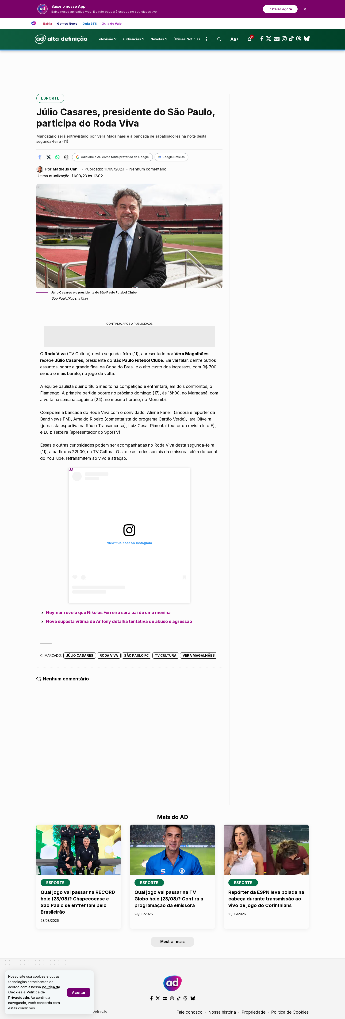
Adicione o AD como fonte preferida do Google (115, 157)
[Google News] (276, 39)
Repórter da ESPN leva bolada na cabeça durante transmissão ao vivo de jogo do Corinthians (266, 898)
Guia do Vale (112, 23)
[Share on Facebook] (39, 157)
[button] (78, 992)
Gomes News (67, 23)
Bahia (47, 23)
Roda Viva (109, 655)
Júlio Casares (79, 655)
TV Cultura (165, 655)
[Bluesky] (307, 39)
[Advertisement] (172, 66)
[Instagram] (284, 39)
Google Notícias (173, 157)
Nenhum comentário (147, 169)
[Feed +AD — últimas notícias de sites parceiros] (35, 23)
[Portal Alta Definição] (172, 983)
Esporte (50, 98)
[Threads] (299, 39)
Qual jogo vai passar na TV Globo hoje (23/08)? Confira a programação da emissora (168, 898)
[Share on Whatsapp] (57, 157)
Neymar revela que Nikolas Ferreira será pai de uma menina (108, 612)
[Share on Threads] (66, 157)
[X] (268, 39)
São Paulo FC (136, 655)
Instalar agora (280, 9)
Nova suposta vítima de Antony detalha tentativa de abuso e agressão (119, 621)
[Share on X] (48, 157)
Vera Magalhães (199, 655)
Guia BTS (89, 23)
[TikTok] (291, 39)
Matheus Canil (66, 169)
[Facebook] (262, 39)
